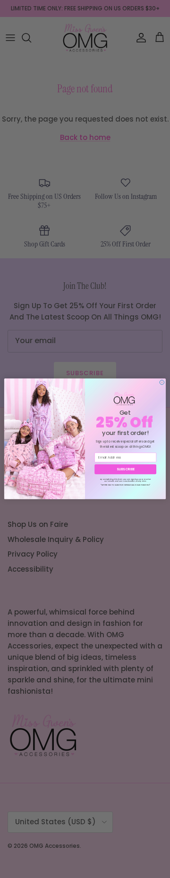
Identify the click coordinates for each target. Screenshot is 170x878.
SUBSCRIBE (126, 469)
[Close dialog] (162, 382)
